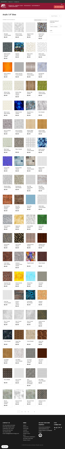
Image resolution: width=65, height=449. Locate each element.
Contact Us (16, 1)
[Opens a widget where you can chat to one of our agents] (4, 446)
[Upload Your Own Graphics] (40, 435)
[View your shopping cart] (62, 4)
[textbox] (55, 26)
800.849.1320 (4, 1)
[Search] (59, 16)
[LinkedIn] (54, 427)
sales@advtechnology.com (12, 433)
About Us (10, 1)
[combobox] (55, 26)
